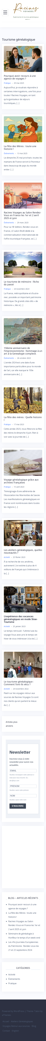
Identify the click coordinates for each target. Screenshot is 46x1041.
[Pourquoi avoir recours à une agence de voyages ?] (23, 58)
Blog (34, 1026)
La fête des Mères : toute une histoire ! (20, 148)
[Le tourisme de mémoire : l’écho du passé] (23, 264)
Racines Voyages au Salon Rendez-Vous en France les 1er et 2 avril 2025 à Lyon (22, 215)
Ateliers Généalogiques (22, 1021)
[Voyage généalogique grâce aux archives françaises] (23, 462)
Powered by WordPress (13, 1011)
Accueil (6, 1021)
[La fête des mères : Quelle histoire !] (23, 400)
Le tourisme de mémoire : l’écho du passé (21, 283)
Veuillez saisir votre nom (17, 800)
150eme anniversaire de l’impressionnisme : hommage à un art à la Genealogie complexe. (23, 350)
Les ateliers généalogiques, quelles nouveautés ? (23, 551)
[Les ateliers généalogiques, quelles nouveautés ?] (23, 532)
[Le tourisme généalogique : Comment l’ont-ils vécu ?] (23, 664)
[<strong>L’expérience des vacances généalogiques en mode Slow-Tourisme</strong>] (23, 599)
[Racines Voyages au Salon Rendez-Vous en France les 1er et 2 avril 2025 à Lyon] (23, 195)
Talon (37, 1011)
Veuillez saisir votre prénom (19, 790)
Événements (9, 153)
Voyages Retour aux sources (16, 1026)
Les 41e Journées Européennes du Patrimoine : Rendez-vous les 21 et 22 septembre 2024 (23, 946)
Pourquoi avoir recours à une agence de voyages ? (20, 77)
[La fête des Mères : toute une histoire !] (23, 129)
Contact (6, 1030)
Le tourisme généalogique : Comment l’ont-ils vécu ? (19, 683)
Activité (7, 557)
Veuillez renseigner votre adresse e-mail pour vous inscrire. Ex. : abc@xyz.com (21, 778)
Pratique (7, 83)
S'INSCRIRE (18, 806)
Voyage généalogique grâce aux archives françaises (21, 481)
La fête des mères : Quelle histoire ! (23, 419)
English (15, 1030)
